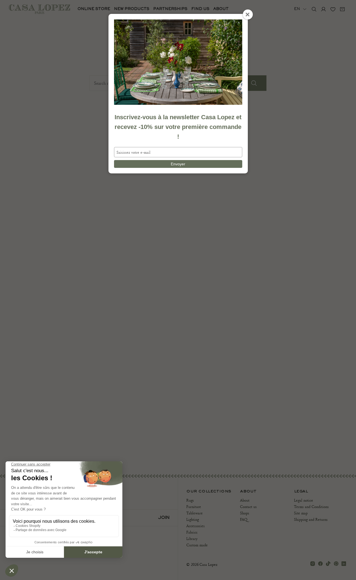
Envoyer (178, 164)
